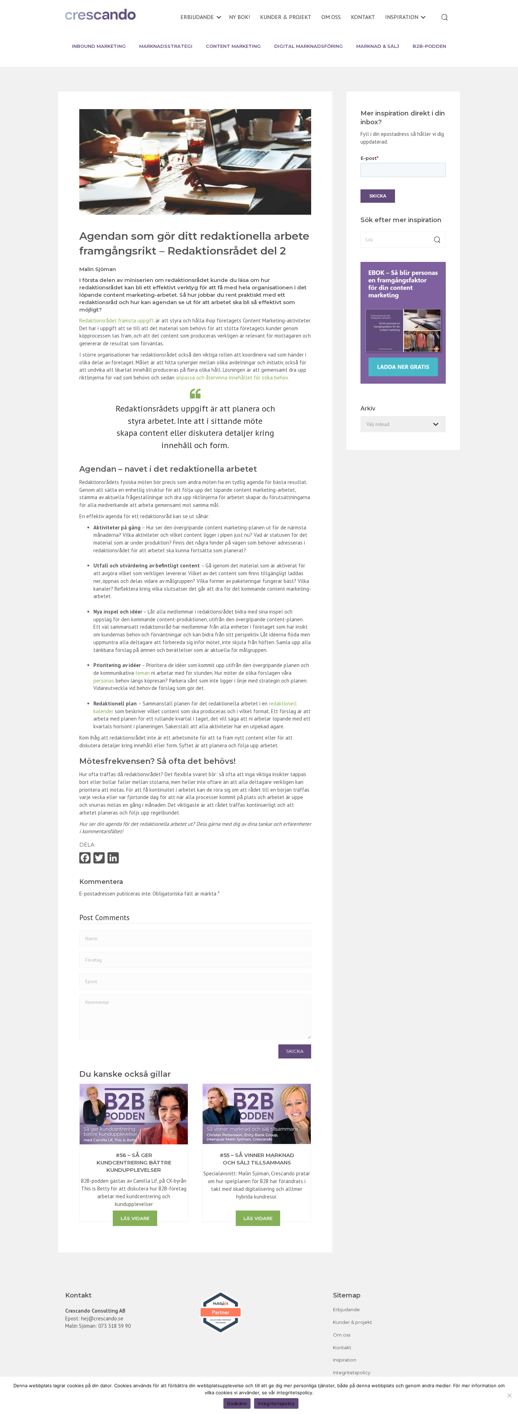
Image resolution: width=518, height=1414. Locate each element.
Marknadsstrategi (165, 46)
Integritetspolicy (351, 1372)
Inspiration (401, 16)
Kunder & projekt (285, 16)
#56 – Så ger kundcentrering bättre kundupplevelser (134, 1162)
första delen (98, 280)
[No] (509, 1395)
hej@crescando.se (102, 1318)
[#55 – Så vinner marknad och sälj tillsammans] (257, 1113)
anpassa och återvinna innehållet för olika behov (232, 377)
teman (142, 673)
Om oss (331, 16)
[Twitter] (99, 858)
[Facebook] (85, 858)
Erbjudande (197, 16)
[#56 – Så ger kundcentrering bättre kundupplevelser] (134, 1113)
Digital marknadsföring (308, 46)
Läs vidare (135, 1218)
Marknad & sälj (377, 46)
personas (103, 680)
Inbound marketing (99, 46)
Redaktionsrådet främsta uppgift (116, 320)
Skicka (294, 1051)
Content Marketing (233, 46)
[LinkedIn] (113, 858)
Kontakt (363, 16)
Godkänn (237, 1403)
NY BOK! (239, 16)
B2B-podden (429, 46)
